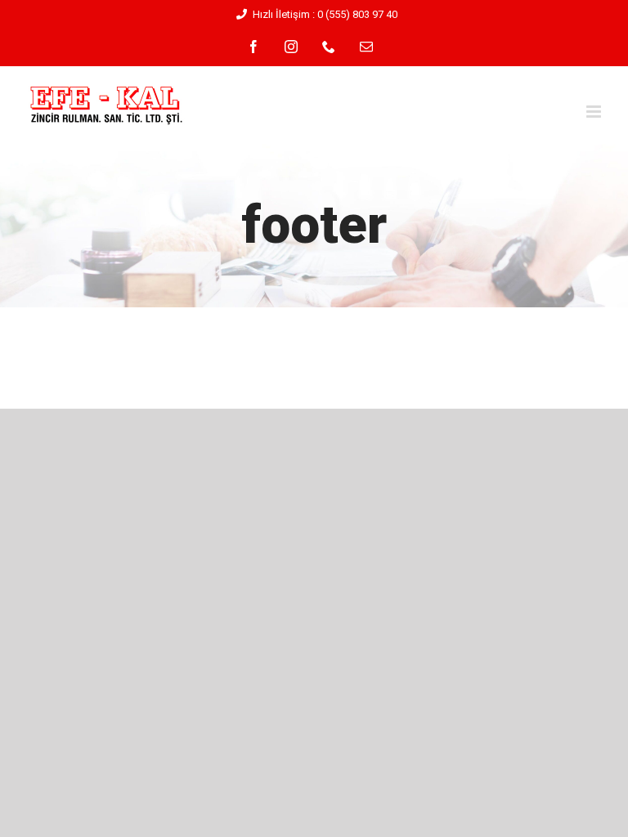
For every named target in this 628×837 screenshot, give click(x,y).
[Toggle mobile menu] (594, 111)
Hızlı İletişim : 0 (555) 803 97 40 (325, 14)
